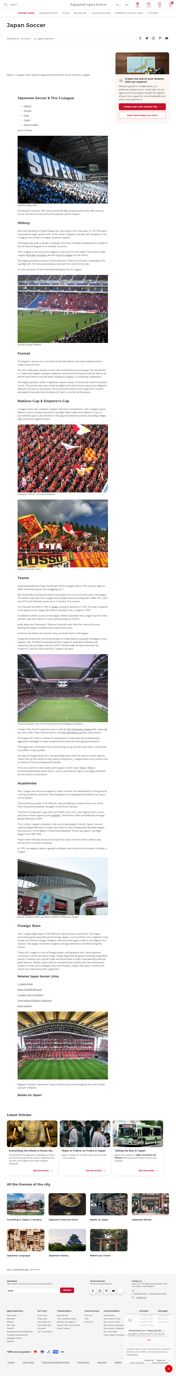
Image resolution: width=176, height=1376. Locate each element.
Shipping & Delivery (14, 1338)
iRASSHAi (10, 1341)
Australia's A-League (36, 255)
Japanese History (59, 1256)
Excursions (80, 13)
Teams (27, 120)
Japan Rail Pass (62, 1315)
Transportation (48, 13)
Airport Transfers (63, 1328)
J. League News (25, 984)
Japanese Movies (142, 1220)
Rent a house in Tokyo (112, 1319)
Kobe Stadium (25, 1006)
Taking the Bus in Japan (130, 1150)
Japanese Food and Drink (63, 1220)
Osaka (54, 606)
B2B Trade (11, 1325)
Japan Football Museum (30, 989)
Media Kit (10, 1328)
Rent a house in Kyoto (112, 1322)
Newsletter (11, 1319)
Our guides (41, 1328)
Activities (153, 13)
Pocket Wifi (89, 1322)
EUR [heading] (126, 5)
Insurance (102, 1362)
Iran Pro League (64, 255)
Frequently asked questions (17, 1335)
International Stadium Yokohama (35, 1000)
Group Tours (42, 1319)
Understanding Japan (21, 1269)
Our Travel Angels (110, 1332)
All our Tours (42, 1315)
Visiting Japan (26, 13)
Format (27, 110)
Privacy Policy (83, 1362)
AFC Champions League (79, 729)
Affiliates (10, 1322)
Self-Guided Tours (44, 1322)
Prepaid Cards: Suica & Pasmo (68, 1325)
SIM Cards (88, 1315)
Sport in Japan (31, 124)
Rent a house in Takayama (114, 1328)
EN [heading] (117, 5)
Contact (11, 1362)
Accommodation (101, 13)
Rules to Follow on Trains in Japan (84, 1150)
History (27, 106)
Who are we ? (12, 1315)
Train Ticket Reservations (66, 1319)
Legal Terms (28, 1362)
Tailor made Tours (44, 1325)
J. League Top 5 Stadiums (30, 995)
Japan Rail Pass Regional (66, 1322)
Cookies (118, 1362)
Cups (26, 115)
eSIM (86, 1319)
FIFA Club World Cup (71, 732)
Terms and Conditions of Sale (55, 1362)
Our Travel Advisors (45, 1332)
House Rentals (109, 1315)
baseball (55, 815)
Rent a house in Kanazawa (114, 1325)
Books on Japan (30, 1095)
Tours (65, 13)
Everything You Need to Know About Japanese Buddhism (32, 1150)
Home (9, 1269)
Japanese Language (18, 1256)
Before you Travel (100, 1256)
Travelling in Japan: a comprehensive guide (25, 1220)
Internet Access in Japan (129, 13)
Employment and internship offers (20, 1332)
